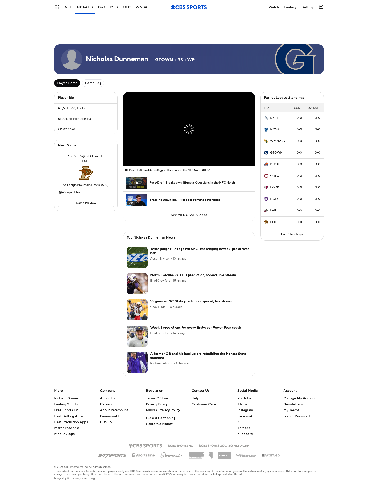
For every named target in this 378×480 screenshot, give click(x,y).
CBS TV (106, 422)
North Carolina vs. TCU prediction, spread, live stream (193, 275)
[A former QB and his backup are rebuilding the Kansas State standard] (137, 362)
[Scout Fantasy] (246, 455)
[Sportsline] (143, 454)
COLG (274, 176)
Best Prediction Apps (71, 422)
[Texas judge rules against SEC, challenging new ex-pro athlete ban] (137, 257)
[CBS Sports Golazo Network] (224, 445)
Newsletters (293, 404)
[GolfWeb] (271, 455)
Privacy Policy (157, 404)
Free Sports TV (66, 410)
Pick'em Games (66, 398)
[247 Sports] (112, 454)
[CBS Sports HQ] (180, 445)
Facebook (245, 416)
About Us (107, 398)
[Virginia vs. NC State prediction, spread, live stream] (137, 309)
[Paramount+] (171, 454)
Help (195, 398)
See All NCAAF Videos (189, 215)
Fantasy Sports (66, 404)
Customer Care (204, 404)
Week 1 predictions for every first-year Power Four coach (195, 327)
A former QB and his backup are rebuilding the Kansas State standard (198, 356)
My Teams (291, 410)
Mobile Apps (64, 434)
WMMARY (277, 141)
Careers (106, 404)
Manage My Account (299, 398)
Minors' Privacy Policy (163, 410)
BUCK (274, 164)
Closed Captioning (160, 418)
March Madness (66, 428)
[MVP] (224, 453)
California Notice (159, 424)
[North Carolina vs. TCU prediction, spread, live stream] (137, 283)
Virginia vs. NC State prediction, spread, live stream (191, 301)
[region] (189, 129)
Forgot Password (296, 416)
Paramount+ (109, 416)
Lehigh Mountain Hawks (83, 185)
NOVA (274, 130)
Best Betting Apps (68, 416)
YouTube (244, 398)
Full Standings (292, 234)
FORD (274, 187)
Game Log (93, 83)
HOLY (274, 199)
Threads (243, 428)
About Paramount (114, 410)
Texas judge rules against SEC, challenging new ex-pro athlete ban (199, 251)
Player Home (67, 83)
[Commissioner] (201, 453)
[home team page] (86, 173)
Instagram (245, 410)
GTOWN (276, 153)
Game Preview (86, 203)
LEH (273, 222)
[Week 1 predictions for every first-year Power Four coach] (137, 336)
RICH (274, 118)
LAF (273, 211)
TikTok (242, 404)
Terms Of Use (157, 398)
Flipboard (245, 434)
